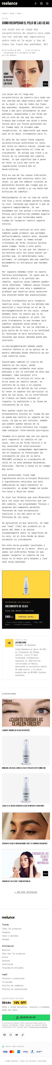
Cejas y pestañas (10, 936)
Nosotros (6, 950)
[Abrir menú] (47, 3)
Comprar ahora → (27, 617)
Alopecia (6, 932)
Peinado (5, 939)
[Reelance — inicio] (9, 3)
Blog (12, 13)
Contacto (6, 960)
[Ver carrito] (41, 3)
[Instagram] (10, 1034)
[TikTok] (22, 1034)
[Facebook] (4, 1034)
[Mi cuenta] (35, 3)
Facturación (7, 964)
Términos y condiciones (13, 978)
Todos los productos (11, 928)
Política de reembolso (12, 985)
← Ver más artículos (26, 892)
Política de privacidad (38, 1027)
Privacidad (7, 982)
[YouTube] (16, 1034)
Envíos (5, 957)
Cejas (19, 13)
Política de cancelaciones (14, 989)
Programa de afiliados (12, 968)
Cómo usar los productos (13, 953)
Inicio (4, 13)
